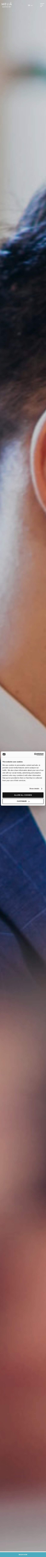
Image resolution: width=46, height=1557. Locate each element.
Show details (34, 788)
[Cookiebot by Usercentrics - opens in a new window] (34, 754)
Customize (22, 801)
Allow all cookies (23, 795)
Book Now (23, 1554)
